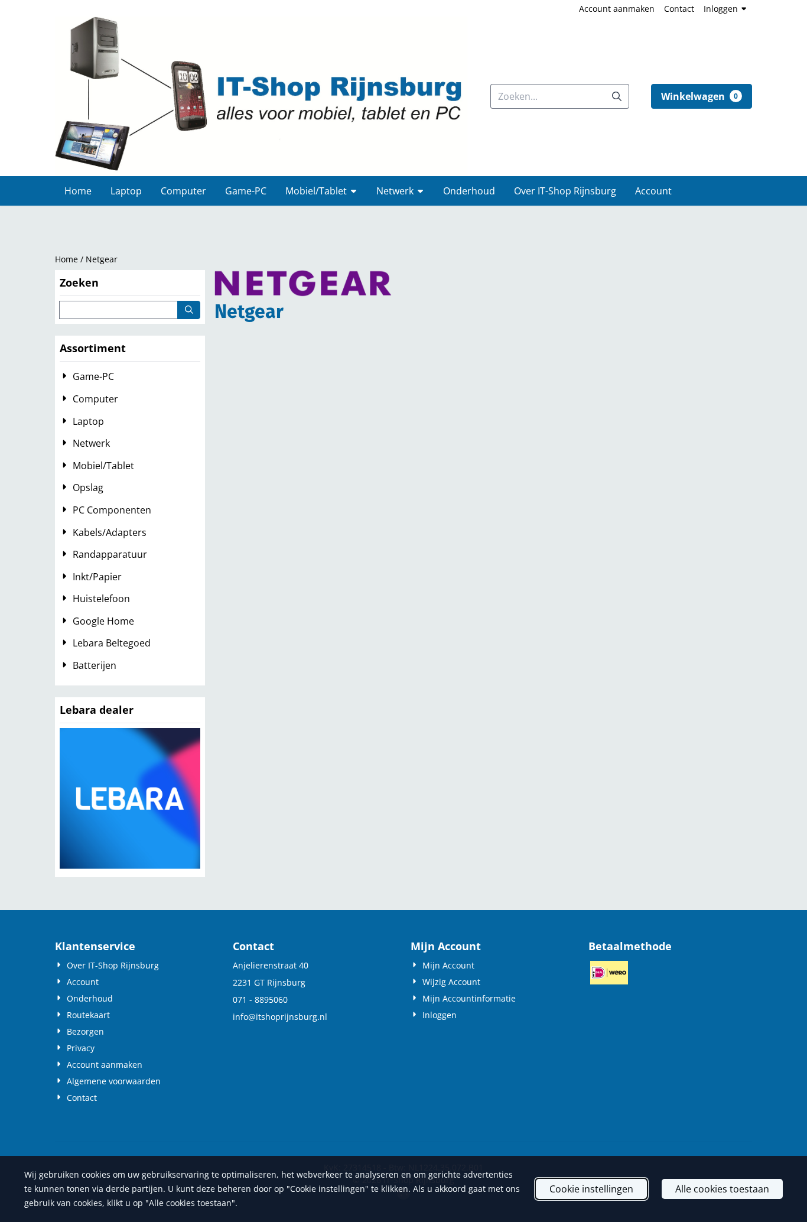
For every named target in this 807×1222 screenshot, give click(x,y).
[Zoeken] (188, 310)
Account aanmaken (617, 8)
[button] (701, 96)
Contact (679, 8)
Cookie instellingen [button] (591, 1188)
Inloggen (721, 8)
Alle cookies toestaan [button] (722, 1188)
